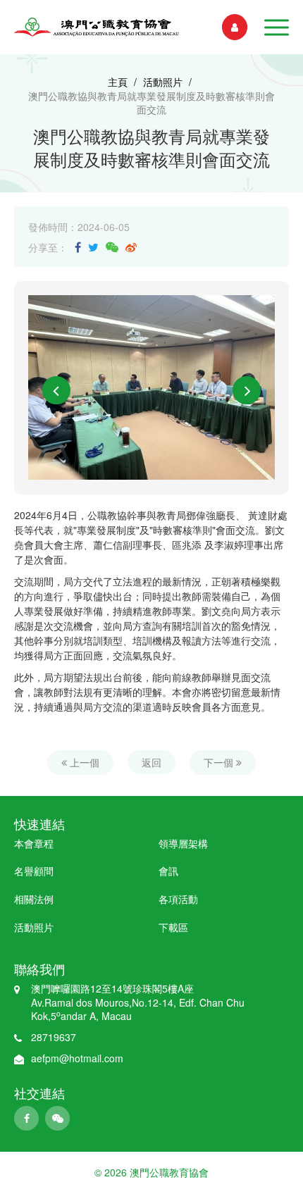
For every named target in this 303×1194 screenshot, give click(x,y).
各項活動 (178, 899)
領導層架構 (183, 843)
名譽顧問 (34, 871)
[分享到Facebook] (78, 247)
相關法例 (34, 899)
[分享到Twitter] (93, 247)
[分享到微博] (131, 247)
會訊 (168, 871)
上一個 (83, 762)
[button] (276, 27)
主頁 (118, 82)
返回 (151, 762)
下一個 (220, 762)
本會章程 (34, 843)
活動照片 (163, 82)
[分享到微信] (112, 247)
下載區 (173, 927)
